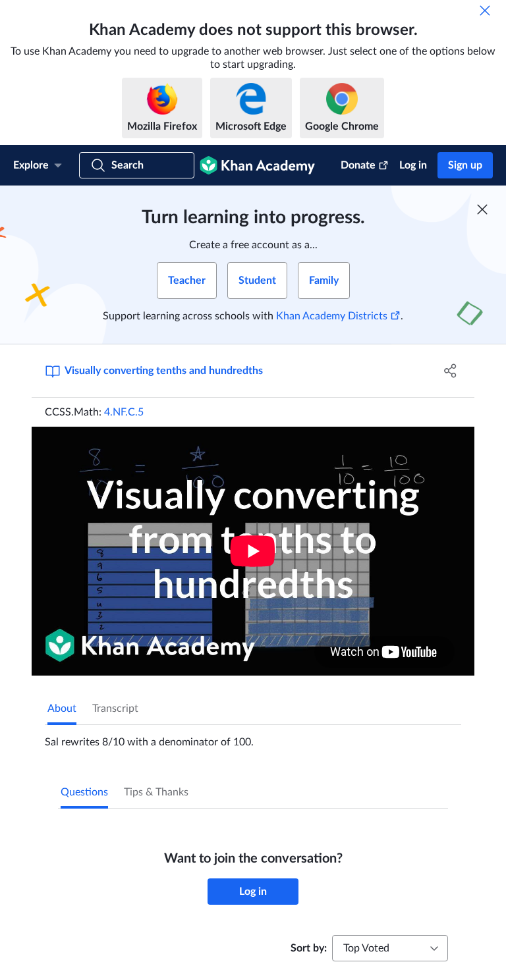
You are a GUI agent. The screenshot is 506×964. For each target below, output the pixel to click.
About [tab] (61, 708)
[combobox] (390, 948)
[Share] (450, 371)
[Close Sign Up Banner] (482, 209)
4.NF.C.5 (124, 412)
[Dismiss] (484, 10)
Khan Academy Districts (331, 316)
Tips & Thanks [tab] (156, 792)
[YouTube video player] (253, 551)
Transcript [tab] (115, 708)
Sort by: (309, 948)
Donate (358, 165)
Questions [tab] (84, 792)
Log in (413, 165)
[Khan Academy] (257, 165)
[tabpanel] (253, 737)
